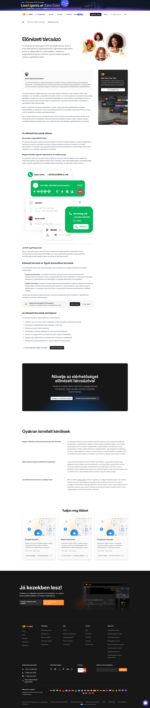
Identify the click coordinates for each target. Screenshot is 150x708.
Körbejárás (25, 645)
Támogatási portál (46, 630)
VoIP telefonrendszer (114, 637)
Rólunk (65, 630)
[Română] (116, 690)
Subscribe (123, 669)
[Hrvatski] (85, 690)
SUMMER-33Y (46, 8)
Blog (86, 630)
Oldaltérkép (111, 702)
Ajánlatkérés (44, 644)
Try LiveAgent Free (113, 89)
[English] (69, 690)
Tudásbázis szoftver (113, 630)
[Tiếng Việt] (90, 693)
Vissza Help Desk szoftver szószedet (36, 347)
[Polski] (110, 690)
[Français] (82, 690)
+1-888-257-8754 (30, 673)
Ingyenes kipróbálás (57, 347)
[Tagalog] (87, 693)
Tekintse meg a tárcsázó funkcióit (86, 398)
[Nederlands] (104, 690)
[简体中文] (93, 693)
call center (54, 46)
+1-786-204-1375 (30, 676)
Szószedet (88, 634)
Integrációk (25, 642)
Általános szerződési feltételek (59, 702)
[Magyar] (88, 690)
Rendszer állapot (46, 637)
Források (59, 14)
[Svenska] (84, 693)
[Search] (87, 14)
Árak (23, 635)
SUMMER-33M (30, 8)
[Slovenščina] (126, 690)
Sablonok (88, 641)
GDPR (104, 702)
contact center (81, 480)
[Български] (54, 690)
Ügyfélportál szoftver (114, 651)
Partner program (68, 641)
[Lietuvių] (98, 690)
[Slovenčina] (123, 690)
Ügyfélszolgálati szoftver (115, 634)
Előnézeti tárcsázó (53, 22)
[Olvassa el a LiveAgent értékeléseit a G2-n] (82, 670)
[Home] (23, 22)
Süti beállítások (122, 702)
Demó (105, 14)
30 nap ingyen (86, 304)
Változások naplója (46, 641)
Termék (51, 14)
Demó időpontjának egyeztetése (50, 602)
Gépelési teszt (89, 644)
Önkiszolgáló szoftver (114, 641)
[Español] (73, 690)
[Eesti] (76, 690)
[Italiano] (91, 690)
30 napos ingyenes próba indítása (28, 602)
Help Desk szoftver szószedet (36, 22)
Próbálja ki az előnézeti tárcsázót (62, 398)
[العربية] (51, 690)
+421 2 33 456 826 (31, 669)
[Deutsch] (63, 690)
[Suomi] (79, 690)
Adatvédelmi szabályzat (92, 702)
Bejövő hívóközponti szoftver (116, 644)
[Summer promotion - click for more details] (75, 5)
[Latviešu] (101, 690)
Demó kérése (75, 304)
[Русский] (119, 690)
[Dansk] (60, 690)
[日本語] (94, 690)
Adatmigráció (45, 634)
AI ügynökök (41, 14)
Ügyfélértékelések (68, 637)
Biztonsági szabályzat (76, 702)
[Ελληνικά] (66, 690)
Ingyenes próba (95, 14)
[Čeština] (57, 690)
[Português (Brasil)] (113, 690)
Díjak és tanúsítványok (69, 634)
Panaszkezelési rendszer (115, 648)
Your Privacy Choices (90, 704)
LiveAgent (87, 386)
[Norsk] (107, 690)
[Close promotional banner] (147, 2)
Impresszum (66, 644)
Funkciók (24, 638)
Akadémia (88, 637)
